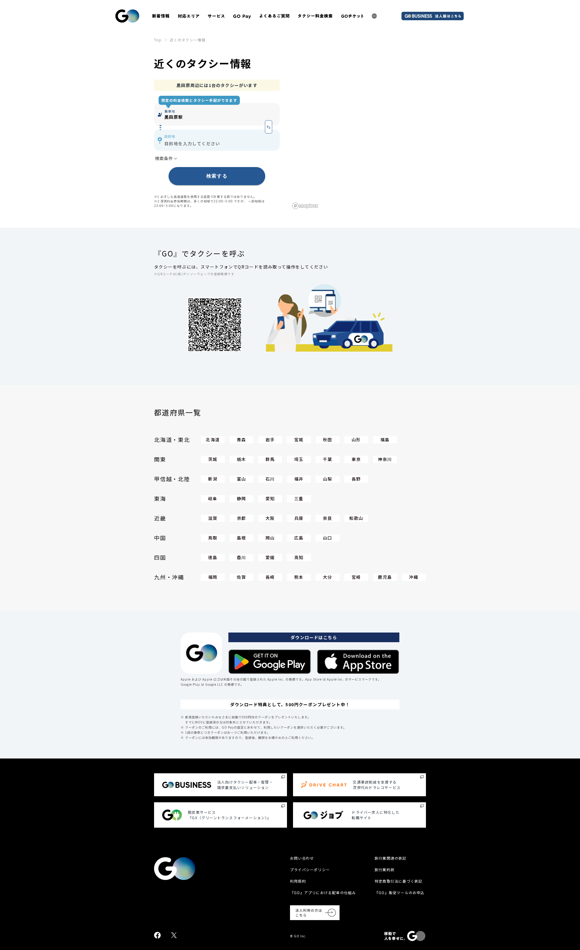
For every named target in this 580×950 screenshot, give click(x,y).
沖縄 (413, 577)
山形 (356, 439)
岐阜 (213, 498)
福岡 (213, 577)
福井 (299, 479)
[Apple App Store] (358, 661)
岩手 (270, 439)
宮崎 (356, 577)
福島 (385, 439)
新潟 (213, 479)
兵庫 (299, 518)
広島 (299, 538)
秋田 (327, 439)
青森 (241, 439)
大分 (327, 577)
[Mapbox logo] (305, 205)
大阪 (270, 518)
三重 (299, 498)
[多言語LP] (374, 16)
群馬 (270, 459)
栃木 (241, 459)
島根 (241, 538)
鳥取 (213, 538)
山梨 (327, 479)
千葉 (327, 459)
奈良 (327, 518)
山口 (327, 538)
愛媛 (270, 557)
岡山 (270, 538)
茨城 (213, 459)
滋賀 (213, 518)
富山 (241, 479)
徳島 (213, 557)
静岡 (241, 498)
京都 (241, 518)
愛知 (270, 498)
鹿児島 (385, 577)
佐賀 (241, 577)
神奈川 (385, 459)
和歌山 (356, 518)
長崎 (270, 577)
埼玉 (299, 459)
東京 (356, 459)
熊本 (299, 577)
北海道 (213, 439)
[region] (358, 145)
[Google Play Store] (269, 661)
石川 (270, 479)
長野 (356, 479)
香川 (241, 557)
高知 (299, 557)
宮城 (299, 439)
